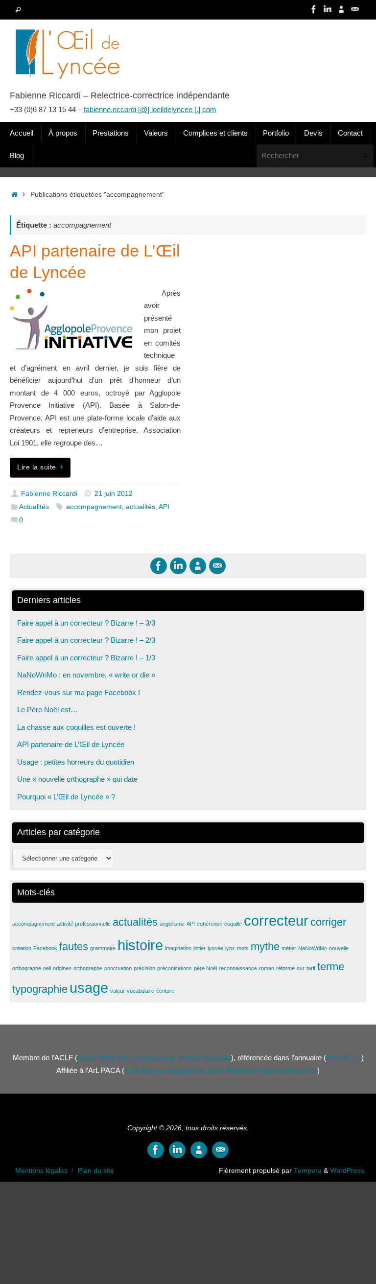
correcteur (276, 920)
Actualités (34, 507)
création (21, 948)
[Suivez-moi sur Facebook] (314, 9)
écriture (165, 991)
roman (266, 968)
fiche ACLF (343, 1057)
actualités (140, 507)
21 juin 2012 (113, 493)
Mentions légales (41, 1170)
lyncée (215, 948)
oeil (47, 968)
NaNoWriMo (312, 948)
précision (144, 968)
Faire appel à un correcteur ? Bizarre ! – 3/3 (86, 623)
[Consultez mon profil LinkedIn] (327, 9)
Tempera (308, 1170)
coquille (233, 924)
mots (243, 948)
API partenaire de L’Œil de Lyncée (70, 744)
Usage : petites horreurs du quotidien (75, 762)
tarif (310, 968)
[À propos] (341, 9)
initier (199, 948)
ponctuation (118, 968)
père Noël (205, 968)
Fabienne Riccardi (49, 493)
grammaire (103, 948)
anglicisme (172, 924)
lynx (230, 948)
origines (62, 968)
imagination (178, 948)
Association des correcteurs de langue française (154, 1057)
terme (330, 966)
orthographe (87, 968)
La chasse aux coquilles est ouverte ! (76, 727)
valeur (117, 991)
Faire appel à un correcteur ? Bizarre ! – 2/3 (86, 640)
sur (301, 968)
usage (89, 988)
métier (289, 948)
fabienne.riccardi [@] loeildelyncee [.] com (150, 109)
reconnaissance (238, 968)
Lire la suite (36, 467)
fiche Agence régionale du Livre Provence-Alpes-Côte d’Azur (220, 1070)
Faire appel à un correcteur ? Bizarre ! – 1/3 (86, 658)
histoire (140, 945)
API (164, 507)
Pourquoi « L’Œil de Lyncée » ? (66, 797)
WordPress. (348, 1170)
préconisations (174, 968)
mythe (265, 946)
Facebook (45, 948)
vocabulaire (140, 991)
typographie (40, 989)
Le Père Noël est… (47, 709)
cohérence (209, 924)
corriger (328, 922)
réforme (285, 968)
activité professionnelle (84, 924)
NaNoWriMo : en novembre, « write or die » (86, 675)
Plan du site (96, 1170)
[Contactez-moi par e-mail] (355, 9)
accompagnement (94, 507)
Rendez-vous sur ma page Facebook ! (78, 692)
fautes (73, 946)
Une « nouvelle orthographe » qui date (77, 779)
